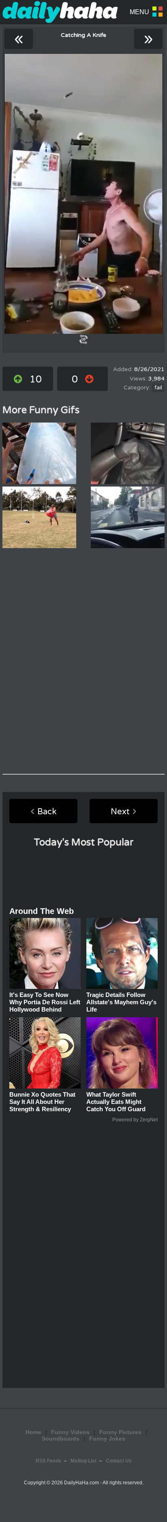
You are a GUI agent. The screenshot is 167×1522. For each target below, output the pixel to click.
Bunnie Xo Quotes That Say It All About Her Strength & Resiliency (42, 1101)
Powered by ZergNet (135, 1120)
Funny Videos (70, 1432)
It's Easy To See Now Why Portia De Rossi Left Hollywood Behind (44, 1002)
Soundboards (60, 1438)
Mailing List (83, 1461)
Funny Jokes (107, 1438)
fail (158, 387)
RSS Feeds (48, 1461)
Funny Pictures (120, 1432)
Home (33, 1432)
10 (36, 379)
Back (46, 812)
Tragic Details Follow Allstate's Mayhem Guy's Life (121, 1002)
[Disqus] (83, 661)
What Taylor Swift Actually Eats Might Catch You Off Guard (116, 1101)
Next (120, 812)
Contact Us (119, 1461)
